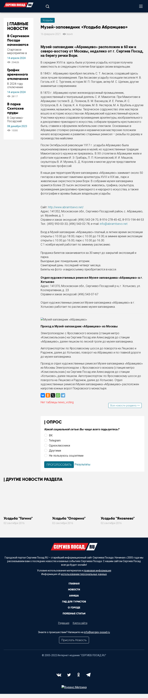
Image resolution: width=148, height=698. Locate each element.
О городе (74, 607)
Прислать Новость (74, 640)
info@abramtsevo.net (113, 224)
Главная (74, 583)
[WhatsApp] (58, 395)
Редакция (63, 623)
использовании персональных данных (84, 574)
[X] (53, 395)
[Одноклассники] (48, 395)
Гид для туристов (74, 601)
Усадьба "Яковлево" (118, 518)
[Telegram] (63, 395)
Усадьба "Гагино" (18, 518)
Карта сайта (80, 623)
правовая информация (97, 570)
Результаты (82, 464)
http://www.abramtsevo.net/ (66, 207)
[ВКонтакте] (43, 395)
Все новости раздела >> (125, 405)
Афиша (74, 595)
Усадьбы (48, 20)
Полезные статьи (74, 613)
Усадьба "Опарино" (69, 518)
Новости (74, 589)
